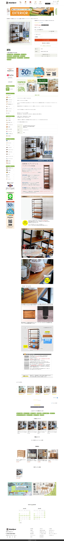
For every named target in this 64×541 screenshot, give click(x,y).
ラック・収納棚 (19, 18)
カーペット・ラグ (10, 156)
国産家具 (9, 163)
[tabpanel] (32, 11)
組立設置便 (31, 528)
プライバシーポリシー (33, 535)
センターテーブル (10, 149)
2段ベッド (9, 95)
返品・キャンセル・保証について (53, 533)
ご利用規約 (50, 528)
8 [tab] (35, 16)
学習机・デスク (10, 122)
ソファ (9, 140)
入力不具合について (51, 535)
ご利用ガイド (41, 528)
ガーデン (9, 179)
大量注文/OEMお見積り (42, 530)
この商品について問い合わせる (46, 45)
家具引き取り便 (41, 535)
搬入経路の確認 (41, 536)
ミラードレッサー (10, 158)
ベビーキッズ (10, 131)
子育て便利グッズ (10, 133)
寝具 (8, 113)
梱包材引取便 (31, 533)
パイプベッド (10, 108)
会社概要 (31, 530)
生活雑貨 (9, 170)
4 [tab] (31, 16)
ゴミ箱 (9, 172)
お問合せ (31, 536)
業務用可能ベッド (10, 104)
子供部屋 (9, 120)
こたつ (9, 154)
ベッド (9, 106)
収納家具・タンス (13, 18)
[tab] (54, 403)
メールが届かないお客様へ (43, 533)
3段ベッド (9, 97)
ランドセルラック (10, 124)
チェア (9, 145)
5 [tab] (32, 16)
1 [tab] (28, 16)
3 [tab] (30, 16)
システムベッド (10, 99)
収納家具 (9, 160)
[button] (7, 33)
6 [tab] (33, 16)
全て (32, 440)
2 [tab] (29, 16)
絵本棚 (9, 126)
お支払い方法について (51, 530)
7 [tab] (34, 16)
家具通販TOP (8, 18)
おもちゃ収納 (10, 129)
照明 (8, 174)
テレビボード (10, 147)
